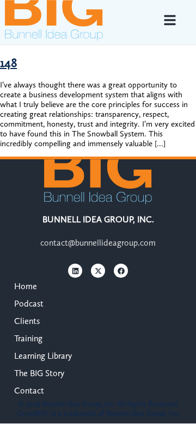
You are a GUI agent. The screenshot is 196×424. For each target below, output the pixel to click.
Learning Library (43, 356)
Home (25, 286)
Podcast (29, 303)
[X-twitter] (98, 271)
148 (8, 62)
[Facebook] (121, 271)
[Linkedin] (75, 271)
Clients (27, 321)
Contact (29, 390)
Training (28, 338)
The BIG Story (39, 373)
